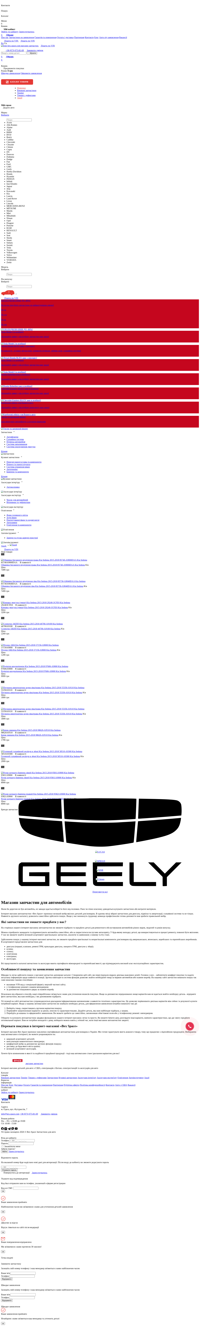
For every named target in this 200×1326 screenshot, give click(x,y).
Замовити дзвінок (34, 50)
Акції (19, 98)
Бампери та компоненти (18, 472)
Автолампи (12, 522)
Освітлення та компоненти (19, 525)
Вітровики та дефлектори (18, 502)
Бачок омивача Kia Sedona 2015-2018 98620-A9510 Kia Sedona (29, 735)
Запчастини (52, 1078)
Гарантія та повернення (45, 37)
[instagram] (6, 1129)
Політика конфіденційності (92, 1085)
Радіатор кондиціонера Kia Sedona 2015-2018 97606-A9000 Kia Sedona (33, 671)
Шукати (32, 53)
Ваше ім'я (5, 1273)
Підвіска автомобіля (16, 442)
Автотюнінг (12, 469)
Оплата (26, 1085)
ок (3, 1191)
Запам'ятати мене (12, 1146)
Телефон (5, 1140)
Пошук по (11, 41)
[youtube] (16, 1129)
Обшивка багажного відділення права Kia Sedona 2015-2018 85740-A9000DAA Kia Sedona (43, 565)
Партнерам (79, 37)
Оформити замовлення (31, 73)
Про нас (5, 37)
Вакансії (123, 37)
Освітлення (122, 1078)
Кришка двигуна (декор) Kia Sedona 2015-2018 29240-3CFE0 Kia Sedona (34, 607)
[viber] (13, 1129)
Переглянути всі (100, 892)
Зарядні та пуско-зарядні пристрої (22, 538)
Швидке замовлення (10, 73)
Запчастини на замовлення (21, 37)
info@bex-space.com (10, 1114)
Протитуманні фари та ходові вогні (23, 520)
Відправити (6, 1279)
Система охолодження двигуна (21, 447)
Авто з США (121, 1085)
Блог (96, 37)
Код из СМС (7, 1188)
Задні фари (12, 517)
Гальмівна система (15, 439)
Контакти (89, 37)
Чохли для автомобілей (17, 500)
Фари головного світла (17, 515)
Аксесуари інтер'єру (87, 1078)
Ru (2, 43)
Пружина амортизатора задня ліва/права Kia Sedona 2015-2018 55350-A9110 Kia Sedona (41, 692)
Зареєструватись (26, 32)
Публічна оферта (71, 1085)
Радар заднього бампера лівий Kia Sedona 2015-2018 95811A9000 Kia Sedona (36, 777)
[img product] (44, 560)
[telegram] (9, 1129)
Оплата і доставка (65, 37)
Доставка (18, 1085)
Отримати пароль (9, 1170)
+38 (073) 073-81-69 (15, 50)
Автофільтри (12, 437)
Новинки (21, 88)
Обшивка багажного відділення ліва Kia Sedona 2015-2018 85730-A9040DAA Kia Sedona (42, 586)
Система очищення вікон (18, 467)
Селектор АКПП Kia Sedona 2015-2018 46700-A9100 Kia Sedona (31, 629)
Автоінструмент (136, 1078)
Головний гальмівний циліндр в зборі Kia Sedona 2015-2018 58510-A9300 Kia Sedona (40, 756)
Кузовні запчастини (68, 1078)
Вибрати (5, 115)
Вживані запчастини (26, 90)
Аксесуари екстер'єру (107, 1078)
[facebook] (2, 1129)
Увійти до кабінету (10, 32)
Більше (4, 451)
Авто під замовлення (109, 37)
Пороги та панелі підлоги (18, 464)
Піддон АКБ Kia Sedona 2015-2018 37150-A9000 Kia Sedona (28, 650)
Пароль (4, 1143)
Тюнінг (20, 93)
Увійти (4, 1152)
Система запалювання (17, 444)
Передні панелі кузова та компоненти (24, 462)
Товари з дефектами (26, 95)
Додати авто (8, 107)
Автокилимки (13, 487)
